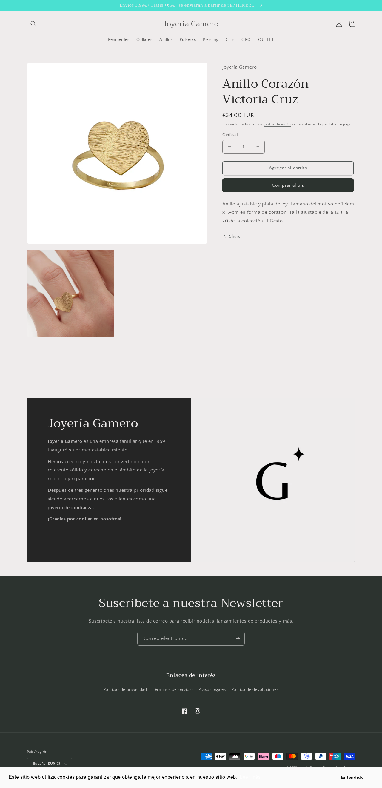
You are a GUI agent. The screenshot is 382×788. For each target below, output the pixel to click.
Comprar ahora (288, 185)
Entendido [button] (352, 777)
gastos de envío (277, 124)
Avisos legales (212, 689)
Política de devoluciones (255, 689)
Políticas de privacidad (125, 689)
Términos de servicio (173, 689)
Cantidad (230, 135)
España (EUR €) (46, 763)
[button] (33, 23)
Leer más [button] (250, 777)
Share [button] (235, 236)
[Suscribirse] (237, 639)
